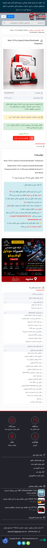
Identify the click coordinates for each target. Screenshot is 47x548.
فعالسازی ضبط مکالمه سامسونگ (32, 332)
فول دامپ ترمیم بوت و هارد (33, 392)
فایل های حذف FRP (35, 328)
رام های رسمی (37, 302)
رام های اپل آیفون (36, 305)
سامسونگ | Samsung (35, 313)
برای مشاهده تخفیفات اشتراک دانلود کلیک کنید (24, 117)
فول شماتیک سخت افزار (34, 395)
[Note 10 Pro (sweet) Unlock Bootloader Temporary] (23, 69)
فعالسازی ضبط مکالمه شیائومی (32, 389)
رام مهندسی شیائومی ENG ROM (32, 373)
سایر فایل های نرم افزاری (34, 346)
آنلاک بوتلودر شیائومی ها (34, 359)
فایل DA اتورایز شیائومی (34, 379)
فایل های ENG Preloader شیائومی (31, 386)
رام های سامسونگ (36, 308)
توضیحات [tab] (39, 146)
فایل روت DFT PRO (35, 382)
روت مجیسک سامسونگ (34, 325)
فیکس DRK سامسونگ (34, 335)
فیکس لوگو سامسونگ (35, 338)
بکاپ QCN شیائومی (35, 363)
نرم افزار (39, 399)
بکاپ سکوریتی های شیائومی (33, 366)
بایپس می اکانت (36, 294)
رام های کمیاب (37, 376)
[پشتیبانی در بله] (42, 540)
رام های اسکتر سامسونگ (34, 322)
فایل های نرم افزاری (34, 30)
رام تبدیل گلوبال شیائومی (34, 369)
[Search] (4, 23)
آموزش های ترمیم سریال (34, 353)
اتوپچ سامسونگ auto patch (33, 315)
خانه (43, 30)
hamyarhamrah (9, 93)
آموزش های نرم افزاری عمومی (32, 356)
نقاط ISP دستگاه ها (35, 402)
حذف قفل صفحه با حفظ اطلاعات (31, 319)
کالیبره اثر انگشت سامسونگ (33, 341)
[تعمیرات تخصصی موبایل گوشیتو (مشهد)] (23, 260)
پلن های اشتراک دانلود (35, 298)
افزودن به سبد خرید (21, 138)
